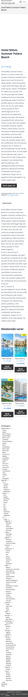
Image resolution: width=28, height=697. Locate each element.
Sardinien (9, 593)
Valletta (8, 613)
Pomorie (8, 526)
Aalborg (6, 484)
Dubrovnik (9, 606)
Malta (6, 612)
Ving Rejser (5, 478)
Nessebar (9, 523)
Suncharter (5, 467)
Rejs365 (4, 456)
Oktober (6, 513)
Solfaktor (5, 460)
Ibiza (7, 651)
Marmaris (9, 680)
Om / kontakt (7, 694)
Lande (5, 519)
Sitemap (18, 694)
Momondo (5, 450)
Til (3, 517)
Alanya (8, 673)
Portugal (7, 630)
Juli (4, 504)
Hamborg (6, 489)
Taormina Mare (10, 599)
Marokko (7, 615)
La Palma (8, 652)
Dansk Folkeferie (7, 441)
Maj (5, 508)
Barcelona (9, 641)
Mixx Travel (5, 449)
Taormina (9, 597)
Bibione (8, 567)
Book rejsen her (9, 185)
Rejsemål (4, 480)
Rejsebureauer (5, 428)
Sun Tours (5, 465)
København (7, 491)
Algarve (8, 632)
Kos (8, 195)
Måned (4, 493)
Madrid (8, 656)
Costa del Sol (9, 643)
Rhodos (8, 558)
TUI (3, 476)
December (7, 499)
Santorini (8, 560)
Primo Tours (6, 454)
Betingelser (24, 694)
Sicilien (8, 595)
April (5, 495)
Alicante (8, 639)
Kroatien (7, 602)
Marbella (8, 664)
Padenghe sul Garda (12, 586)
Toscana (8, 601)
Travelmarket (6, 471)
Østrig (6, 625)
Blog (13, 694)
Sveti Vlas (8, 530)
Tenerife (8, 665)
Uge (3, 682)
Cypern (7, 532)
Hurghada (9, 541)
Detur (4, 445)
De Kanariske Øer (11, 645)
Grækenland (8, 549)
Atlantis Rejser (6, 436)
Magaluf (8, 658)
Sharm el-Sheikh (10, 543)
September (7, 515)
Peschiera (9, 588)
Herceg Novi (9, 623)
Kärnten (8, 626)
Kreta (7, 556)
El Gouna (8, 539)
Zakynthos (9, 563)
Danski (4, 443)
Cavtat (8, 604)
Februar (6, 500)
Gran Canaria (10, 649)
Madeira (8, 634)
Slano (7, 610)
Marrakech (9, 619)
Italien (6, 565)
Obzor (8, 525)
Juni (5, 506)
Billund (6, 488)
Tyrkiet (7, 671)
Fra (3, 482)
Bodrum (8, 676)
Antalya (8, 675)
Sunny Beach (9, 528)
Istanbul (8, 678)
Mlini (7, 608)
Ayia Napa (9, 534)
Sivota (7, 562)
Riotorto (8, 591)
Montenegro (8, 621)
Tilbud (16, 195)
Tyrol (7, 628)
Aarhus (6, 486)
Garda (8, 575)
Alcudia (8, 638)
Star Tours (5, 463)
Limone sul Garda (11, 582)
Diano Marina (10, 571)
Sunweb (12, 195)
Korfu (7, 552)
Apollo (4, 432)
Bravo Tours (5, 438)
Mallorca (8, 662)
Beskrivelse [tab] (7, 203)
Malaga (8, 660)
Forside (2, 694)
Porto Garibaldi (10, 589)
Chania (8, 551)
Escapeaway (6, 447)
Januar (5, 502)
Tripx (3, 473)
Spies (4, 462)
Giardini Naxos (10, 576)
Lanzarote (9, 654)
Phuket (8, 669)
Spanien (7, 636)
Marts (5, 510)
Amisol (4, 430)
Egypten (7, 538)
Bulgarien (7, 521)
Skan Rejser (5, 458)
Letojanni (8, 578)
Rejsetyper (4, 684)
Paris (7, 547)
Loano (8, 584)
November (7, 512)
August (6, 497)
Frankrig (7, 545)
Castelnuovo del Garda (12, 569)
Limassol (8, 536)
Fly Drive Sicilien (10, 573)
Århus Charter (6, 434)
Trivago (4, 475)
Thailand (7, 667)
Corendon (5, 439)
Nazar (4, 452)
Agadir (8, 617)
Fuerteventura (10, 647)
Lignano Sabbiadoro (12, 580)
